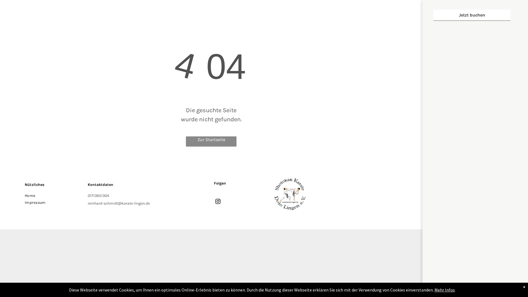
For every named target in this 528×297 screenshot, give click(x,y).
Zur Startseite (211, 139)
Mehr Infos (445, 290)
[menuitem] (53, 195)
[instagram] (218, 202)
